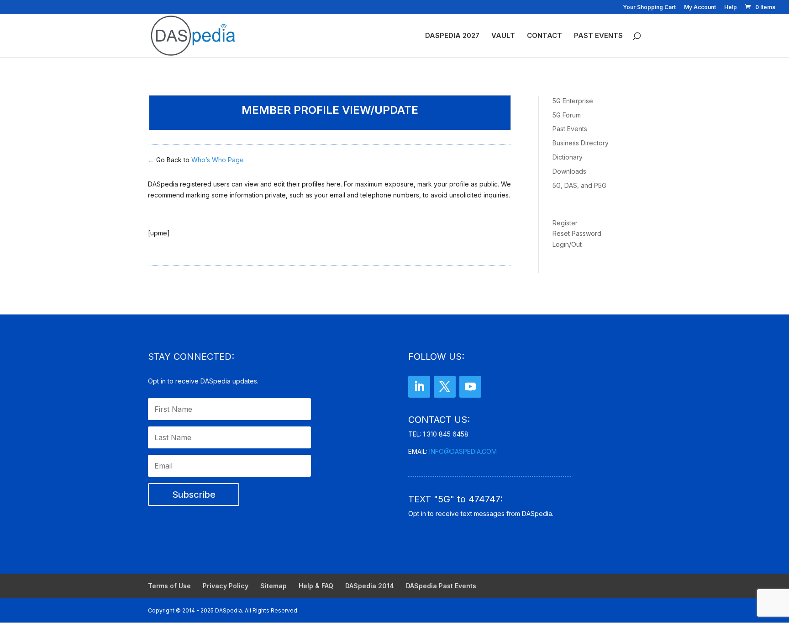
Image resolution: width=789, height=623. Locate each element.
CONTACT (544, 36)
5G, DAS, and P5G (579, 185)
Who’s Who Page (217, 160)
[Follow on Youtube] (470, 387)
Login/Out (567, 244)
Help (730, 8)
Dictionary (567, 157)
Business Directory (580, 143)
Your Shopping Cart (649, 8)
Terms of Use (169, 586)
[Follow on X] (445, 387)
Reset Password (576, 233)
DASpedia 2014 (369, 586)
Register (565, 223)
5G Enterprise (572, 101)
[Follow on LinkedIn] (419, 387)
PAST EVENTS (598, 36)
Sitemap (273, 586)
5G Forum (566, 115)
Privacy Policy (225, 586)
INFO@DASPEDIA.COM (463, 451)
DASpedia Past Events (441, 586)
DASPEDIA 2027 (452, 36)
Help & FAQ (316, 586)
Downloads (569, 171)
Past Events (569, 129)
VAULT (503, 36)
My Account (700, 8)
